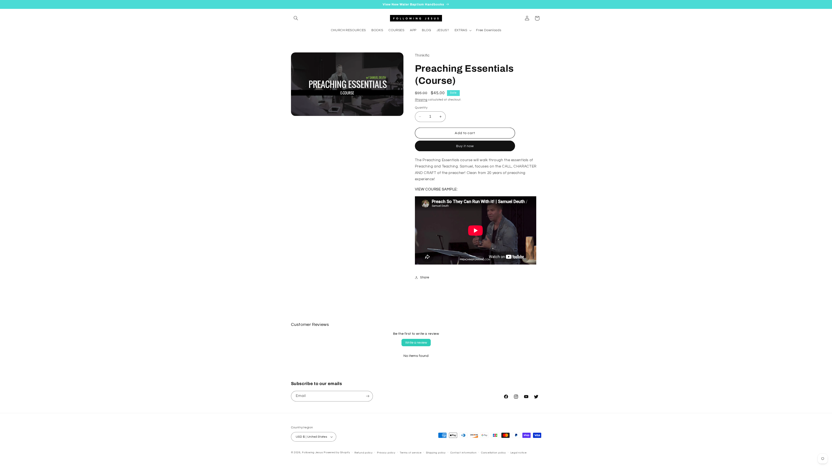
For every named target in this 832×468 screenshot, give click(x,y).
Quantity (421, 107)
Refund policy (363, 453)
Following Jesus (312, 452)
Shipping (421, 99)
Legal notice (518, 453)
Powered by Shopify (337, 452)
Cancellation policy (493, 453)
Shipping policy (436, 453)
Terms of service (411, 453)
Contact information (463, 453)
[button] (296, 18)
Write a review (416, 342)
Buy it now (465, 146)
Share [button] (424, 277)
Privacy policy (386, 453)
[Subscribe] (367, 396)
